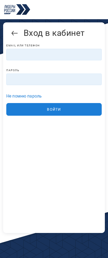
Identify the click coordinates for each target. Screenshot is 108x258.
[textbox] (54, 54)
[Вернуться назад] (15, 34)
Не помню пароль (24, 96)
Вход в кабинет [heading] (54, 33)
